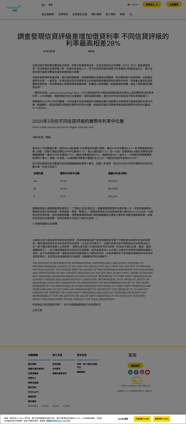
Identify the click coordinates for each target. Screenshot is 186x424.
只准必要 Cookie (142, 419)
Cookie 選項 (123, 419)
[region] (93, 419)
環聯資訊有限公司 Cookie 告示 (58, 421)
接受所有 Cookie (161, 419)
